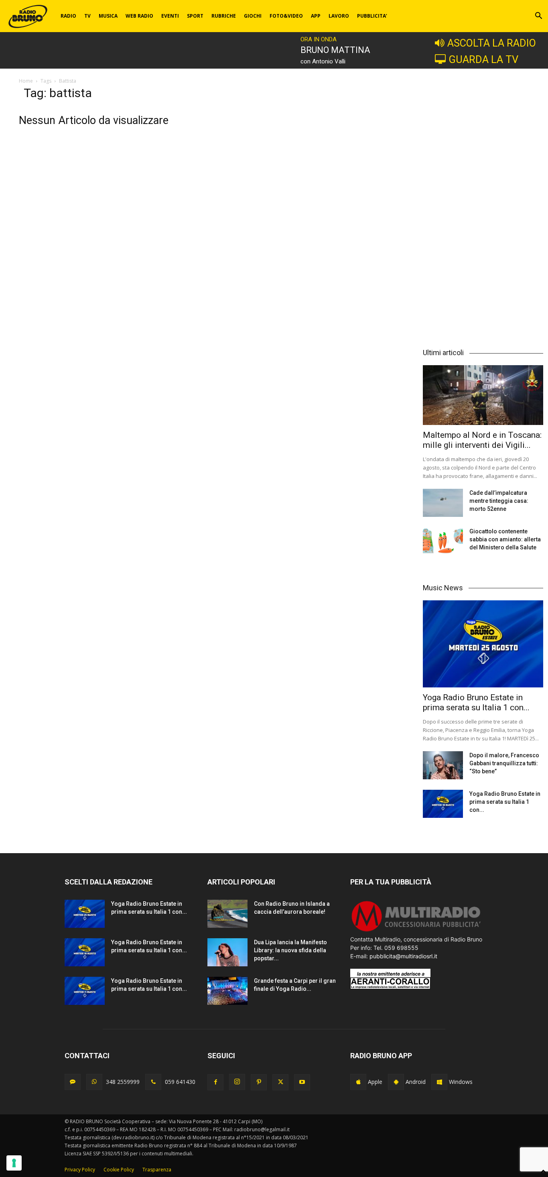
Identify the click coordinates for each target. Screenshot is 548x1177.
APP (316, 15)
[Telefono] (153, 1082)
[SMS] (73, 1082)
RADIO (68, 15)
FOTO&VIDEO (286, 15)
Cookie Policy (119, 1169)
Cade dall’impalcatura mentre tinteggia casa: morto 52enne (498, 501)
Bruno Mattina (335, 50)
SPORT (195, 15)
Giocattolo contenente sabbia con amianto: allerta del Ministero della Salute (505, 539)
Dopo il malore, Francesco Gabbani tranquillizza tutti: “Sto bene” (504, 763)
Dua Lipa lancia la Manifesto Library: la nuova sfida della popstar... (290, 950)
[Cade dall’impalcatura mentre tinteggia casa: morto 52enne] (443, 503)
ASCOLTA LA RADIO (491, 43)
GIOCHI (253, 15)
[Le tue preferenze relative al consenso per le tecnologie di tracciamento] (14, 1163)
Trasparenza (156, 1169)
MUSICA (108, 15)
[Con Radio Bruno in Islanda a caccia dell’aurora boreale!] (227, 914)
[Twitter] (280, 1082)
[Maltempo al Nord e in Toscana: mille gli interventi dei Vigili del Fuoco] (483, 395)
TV (87, 15)
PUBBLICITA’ (372, 15)
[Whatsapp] (94, 1082)
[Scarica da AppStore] (358, 1082)
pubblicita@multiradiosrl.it (403, 956)
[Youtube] (302, 1082)
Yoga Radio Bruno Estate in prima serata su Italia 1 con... (476, 702)
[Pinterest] (259, 1082)
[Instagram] (237, 1082)
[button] (538, 16)
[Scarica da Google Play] (396, 1082)
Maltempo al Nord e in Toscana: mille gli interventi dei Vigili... (482, 440)
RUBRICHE (223, 15)
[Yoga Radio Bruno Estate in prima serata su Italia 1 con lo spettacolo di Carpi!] (483, 644)
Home (26, 80)
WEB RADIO (139, 15)
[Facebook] (215, 1082)
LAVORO (339, 15)
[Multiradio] (416, 930)
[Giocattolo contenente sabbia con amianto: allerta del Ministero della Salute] (443, 541)
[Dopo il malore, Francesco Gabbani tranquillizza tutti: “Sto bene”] (443, 765)
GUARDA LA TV (483, 59)
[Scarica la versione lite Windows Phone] (439, 1082)
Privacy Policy (80, 1169)
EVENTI (170, 15)
